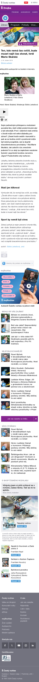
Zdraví (4, 25)
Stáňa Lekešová (13, 247)
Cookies (5, 674)
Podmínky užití (27, 674)
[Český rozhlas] (8, 2)
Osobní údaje (15, 674)
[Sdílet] (6, 120)
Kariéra (23, 612)
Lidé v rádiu (25, 609)
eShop (4, 612)
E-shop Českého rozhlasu (15, 481)
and (22, 247)
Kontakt (23, 615)
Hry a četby (7, 277)
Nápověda (24, 606)
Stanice (5, 609)
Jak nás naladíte (26, 602)
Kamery (35, 12)
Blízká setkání (6, 63)
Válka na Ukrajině (8, 602)
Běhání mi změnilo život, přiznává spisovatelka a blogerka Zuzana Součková (23, 317)
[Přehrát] (4, 112)
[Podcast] (2, 120)
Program (15, 12)
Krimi (5, 282)
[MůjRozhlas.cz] (4, 74)
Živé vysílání (7, 296)
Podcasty (6, 629)
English (4, 676)
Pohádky (6, 286)
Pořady (25, 25)
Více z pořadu (9, 426)
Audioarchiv (25, 12)
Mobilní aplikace (8, 633)
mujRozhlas (6, 271)
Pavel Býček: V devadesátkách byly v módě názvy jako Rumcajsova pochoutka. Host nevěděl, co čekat (24, 359)
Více (34, 25)
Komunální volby (8, 606)
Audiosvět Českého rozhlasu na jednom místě (17, 306)
